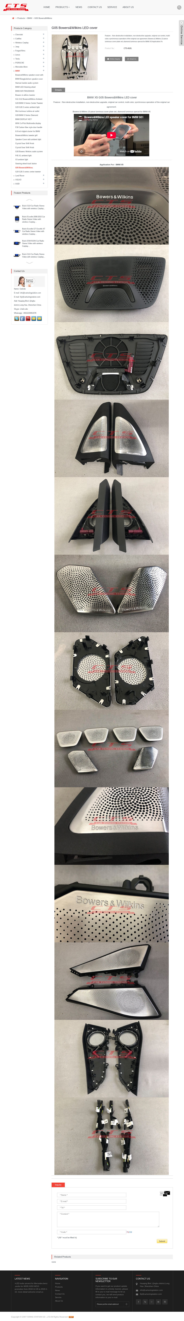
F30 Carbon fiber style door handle (28, 127)
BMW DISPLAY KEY (23, 119)
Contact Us (95, 7)
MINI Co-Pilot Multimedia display (28, 123)
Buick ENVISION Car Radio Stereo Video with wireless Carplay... (33, 243)
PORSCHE (19, 63)
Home (47, 7)
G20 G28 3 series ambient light (27, 107)
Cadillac (18, 39)
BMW (29, 18)
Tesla (17, 59)
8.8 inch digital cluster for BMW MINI (27, 131)
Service (112, 7)
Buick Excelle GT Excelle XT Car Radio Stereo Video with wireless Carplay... (33, 231)
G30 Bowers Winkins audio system (29, 151)
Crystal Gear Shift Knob (24, 143)
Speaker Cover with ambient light (28, 139)
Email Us (133, 59)
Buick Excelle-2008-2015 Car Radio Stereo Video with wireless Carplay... (33, 219)
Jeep (17, 47)
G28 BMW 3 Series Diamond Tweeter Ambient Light (26, 115)
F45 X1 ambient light (23, 156)
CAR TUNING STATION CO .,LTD (36, 1317)
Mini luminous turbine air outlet (27, 111)
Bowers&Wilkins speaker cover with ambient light (29, 75)
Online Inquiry (115, 59)
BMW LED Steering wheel (25, 87)
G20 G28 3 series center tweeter (28, 172)
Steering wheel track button (26, 164)
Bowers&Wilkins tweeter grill (26, 135)
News (79, 7)
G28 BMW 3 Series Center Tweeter (29, 103)
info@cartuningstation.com (30, 293)
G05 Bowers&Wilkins (43, 18)
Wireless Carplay (22, 43)
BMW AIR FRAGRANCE (24, 91)
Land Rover (19, 176)
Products (61, 7)
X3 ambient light (21, 160)
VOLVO (18, 180)
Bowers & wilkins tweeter (25, 95)
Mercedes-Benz (21, 67)
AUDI (17, 184)
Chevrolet (19, 35)
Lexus (17, 55)
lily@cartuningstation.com (30, 297)
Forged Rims (20, 51)
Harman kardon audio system (26, 83)
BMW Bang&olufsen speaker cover (29, 79)
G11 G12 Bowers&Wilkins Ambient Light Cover (28, 99)
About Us (128, 7)
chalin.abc (24, 309)
